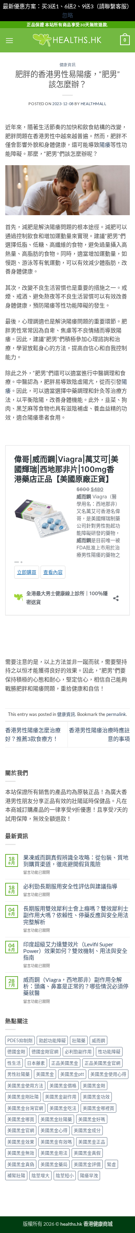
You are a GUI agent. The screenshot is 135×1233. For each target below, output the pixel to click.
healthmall (94, 103)
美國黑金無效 (20, 1153)
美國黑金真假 (87, 1153)
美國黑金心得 (54, 1130)
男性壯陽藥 (18, 1074)
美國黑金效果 (20, 1142)
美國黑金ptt (72, 1074)
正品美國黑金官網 (102, 1063)
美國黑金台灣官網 (25, 1108)
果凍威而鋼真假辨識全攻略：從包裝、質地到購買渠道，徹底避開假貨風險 (75, 860)
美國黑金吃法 (63, 1108)
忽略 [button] (67, 15)
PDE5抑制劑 (20, 1040)
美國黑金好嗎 (91, 1119)
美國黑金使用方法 (25, 1085)
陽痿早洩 (89, 1175)
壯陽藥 (79, 1040)
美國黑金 (45, 1074)
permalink (116, 714)
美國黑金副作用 (60, 1096)
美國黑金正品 (91, 1142)
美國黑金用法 (54, 1153)
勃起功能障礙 (52, 1040)
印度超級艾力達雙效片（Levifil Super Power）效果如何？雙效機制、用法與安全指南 (75, 951)
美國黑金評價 (87, 1164)
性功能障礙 (109, 1051)
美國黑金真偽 (20, 1164)
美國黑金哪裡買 (98, 1108)
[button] (9, 40)
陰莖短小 (65, 1175)
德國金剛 (16, 1051)
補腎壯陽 (16, 1175)
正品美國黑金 (64, 1063)
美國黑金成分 (87, 1130)
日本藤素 (36, 1063)
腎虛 (111, 1164)
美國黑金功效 (96, 1096)
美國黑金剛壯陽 (23, 1096)
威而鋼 (98, 1040)
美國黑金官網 (20, 1130)
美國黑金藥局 (54, 1164)
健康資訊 (67, 64)
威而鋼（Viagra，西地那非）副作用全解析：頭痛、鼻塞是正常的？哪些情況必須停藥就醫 (75, 986)
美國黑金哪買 (20, 1119)
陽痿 (104, 144)
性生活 (14, 1063)
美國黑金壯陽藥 (56, 1119)
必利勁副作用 (78, 1051)
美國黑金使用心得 (108, 1074)
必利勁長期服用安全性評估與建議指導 (70, 886)
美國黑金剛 (94, 1085)
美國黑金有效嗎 (56, 1142)
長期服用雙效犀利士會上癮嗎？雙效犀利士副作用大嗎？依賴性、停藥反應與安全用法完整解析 (75, 915)
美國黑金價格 (63, 1085)
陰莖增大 (41, 1175)
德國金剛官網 (45, 1051)
